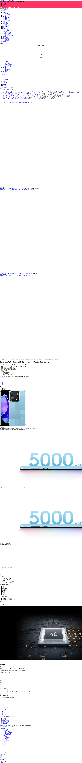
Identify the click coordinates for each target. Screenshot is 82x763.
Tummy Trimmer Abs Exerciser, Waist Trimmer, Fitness (33, 96)
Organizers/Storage (7, 66)
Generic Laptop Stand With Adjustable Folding (28, 94)
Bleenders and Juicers (8, 30)
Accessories (6, 72)
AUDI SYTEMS (5, 705)
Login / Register (5, 752)
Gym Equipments (5, 23)
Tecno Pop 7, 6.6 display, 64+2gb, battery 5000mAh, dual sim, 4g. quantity (14, 376)
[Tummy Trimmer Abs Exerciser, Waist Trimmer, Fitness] (12, 96)
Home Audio (6, 17)
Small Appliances (7, 65)
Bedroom (4, 12)
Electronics (4, 16)
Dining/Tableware (5, 721)
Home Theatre (7, 69)
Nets (5, 80)
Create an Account (3, 761)
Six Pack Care (6, 25)
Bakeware (6, 29)
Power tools (4, 36)
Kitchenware (4, 28)
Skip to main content (10, 0)
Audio (5, 68)
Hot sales (3, 27)
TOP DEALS (4, 85)
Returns (3, 710)
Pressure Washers (5, 37)
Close (1, 88)
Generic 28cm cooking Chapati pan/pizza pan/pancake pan (34, 91)
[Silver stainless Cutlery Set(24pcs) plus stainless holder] (12, 95)
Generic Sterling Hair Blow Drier (21, 97)
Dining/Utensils (7, 63)
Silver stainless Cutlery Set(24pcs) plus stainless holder (32, 95)
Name (1, 682)
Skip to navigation (3, 0)
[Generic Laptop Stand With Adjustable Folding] (11, 94)
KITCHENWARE (5, 700)
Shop (3, 713)
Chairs (5, 22)
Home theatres (7, 18)
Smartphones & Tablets (6, 38)
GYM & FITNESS (5, 703)
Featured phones (7, 39)
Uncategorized (4, 41)
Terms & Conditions (5, 711)
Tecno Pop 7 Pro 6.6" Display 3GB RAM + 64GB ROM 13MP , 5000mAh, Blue (14, 359)
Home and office (5, 26)
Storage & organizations (8, 35)
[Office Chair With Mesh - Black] (8, 98)
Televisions (6, 19)
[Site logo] (4, 8)
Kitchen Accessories (8, 64)
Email (1, 684)
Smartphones (6, 40)
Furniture (3, 21)
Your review (2, 680)
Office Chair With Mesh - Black (20, 98)
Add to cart (2, 377)
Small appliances (7, 34)
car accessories (4, 15)
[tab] (4, 382)
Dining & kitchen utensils (8, 32)
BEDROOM (4, 704)
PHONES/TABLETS (6, 702)
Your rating (2, 672)
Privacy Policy (4, 709)
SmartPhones (6, 73)
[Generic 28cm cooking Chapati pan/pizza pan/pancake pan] (13, 91)
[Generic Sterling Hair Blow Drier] (8, 97)
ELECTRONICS (5, 701)
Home (1, 188)
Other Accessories (7, 33)
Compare (3, 751)
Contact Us (4, 712)
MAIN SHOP (4, 84)
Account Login (5, 714)
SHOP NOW (4, 723)
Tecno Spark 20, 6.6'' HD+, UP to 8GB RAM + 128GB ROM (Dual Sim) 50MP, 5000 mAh (16, 273)
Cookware (6, 31)
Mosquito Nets (7, 14)
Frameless (8, 20)
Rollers (5, 24)
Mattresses (6, 13)
